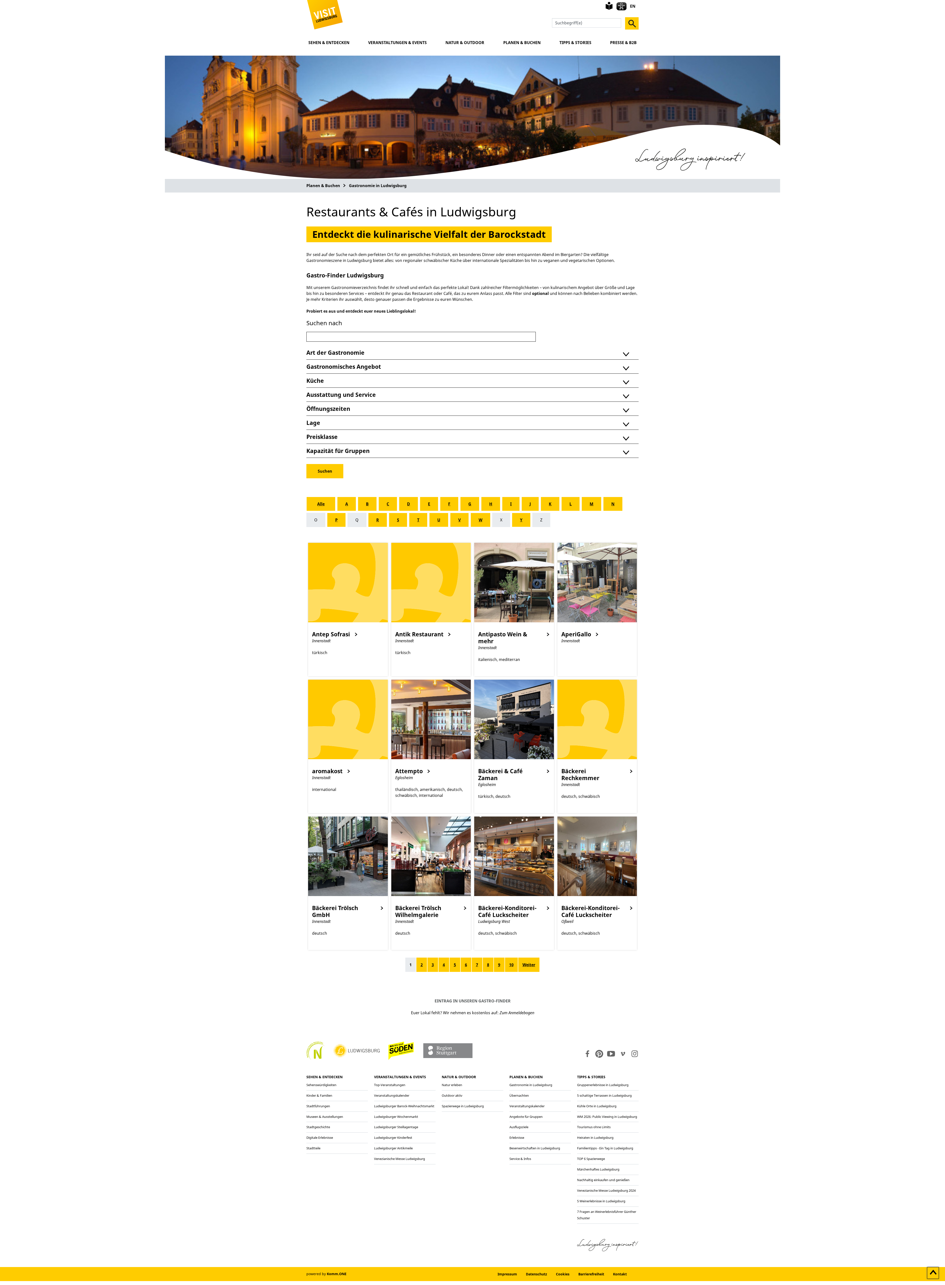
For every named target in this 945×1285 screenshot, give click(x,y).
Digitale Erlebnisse (319, 1137)
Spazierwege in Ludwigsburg (463, 1106)
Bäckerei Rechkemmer (580, 775)
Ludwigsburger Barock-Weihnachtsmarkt (404, 1106)
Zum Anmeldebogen (517, 1012)
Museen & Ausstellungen (324, 1116)
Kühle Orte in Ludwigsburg (596, 1106)
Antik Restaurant (419, 634)
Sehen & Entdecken (328, 42)
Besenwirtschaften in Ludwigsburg (534, 1148)
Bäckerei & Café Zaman (500, 775)
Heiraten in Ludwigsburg (595, 1137)
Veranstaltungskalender (391, 1095)
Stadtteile (313, 1148)
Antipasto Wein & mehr (502, 638)
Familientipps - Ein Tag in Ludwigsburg (605, 1148)
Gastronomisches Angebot (343, 366)
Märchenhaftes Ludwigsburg (598, 1169)
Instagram (634, 1054)
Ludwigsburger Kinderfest (393, 1137)
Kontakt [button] (620, 1274)
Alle (321, 504)
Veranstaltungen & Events (397, 42)
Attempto (409, 771)
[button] (325, 14)
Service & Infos (520, 1158)
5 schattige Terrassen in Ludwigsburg (604, 1095)
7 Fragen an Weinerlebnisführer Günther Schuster (606, 1214)
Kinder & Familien (319, 1095)
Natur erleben (452, 1085)
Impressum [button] (507, 1274)
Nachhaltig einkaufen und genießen (603, 1180)
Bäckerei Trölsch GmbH (335, 911)
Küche (315, 381)
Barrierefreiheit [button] (591, 1274)
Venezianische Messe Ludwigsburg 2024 (606, 1190)
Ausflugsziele (518, 1127)
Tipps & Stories (575, 42)
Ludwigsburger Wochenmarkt (396, 1116)
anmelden (478, 1274)
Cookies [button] (562, 1274)
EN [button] (632, 6)
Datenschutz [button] (536, 1274)
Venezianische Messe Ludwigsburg (399, 1158)
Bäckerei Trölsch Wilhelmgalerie (418, 911)
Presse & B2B (623, 42)
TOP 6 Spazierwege (591, 1158)
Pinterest (599, 1054)
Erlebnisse (516, 1137)
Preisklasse (322, 437)
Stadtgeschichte (318, 1127)
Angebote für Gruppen (526, 1116)
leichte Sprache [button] (609, 6)
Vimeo (623, 1054)
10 (511, 964)
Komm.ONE (336, 1273)
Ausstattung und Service (341, 395)
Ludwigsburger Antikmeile (393, 1148)
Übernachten (519, 1095)
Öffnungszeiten (328, 409)
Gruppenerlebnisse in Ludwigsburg (603, 1085)
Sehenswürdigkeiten (321, 1085)
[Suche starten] (632, 23)
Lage (313, 423)
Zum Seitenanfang (933, 1273)
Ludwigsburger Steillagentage (396, 1127)
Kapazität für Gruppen (338, 451)
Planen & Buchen (522, 42)
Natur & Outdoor (464, 42)
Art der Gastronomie (335, 352)
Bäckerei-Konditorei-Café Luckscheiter (507, 911)
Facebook (586, 1054)
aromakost (327, 771)
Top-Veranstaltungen (389, 1085)
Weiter (528, 964)
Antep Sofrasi (331, 634)
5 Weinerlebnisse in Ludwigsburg (601, 1201)
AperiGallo (576, 634)
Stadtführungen (318, 1106)
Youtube (611, 1054)
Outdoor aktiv (452, 1095)
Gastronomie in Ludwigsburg (378, 185)
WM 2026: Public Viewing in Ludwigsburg (607, 1116)
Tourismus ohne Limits (594, 1127)
